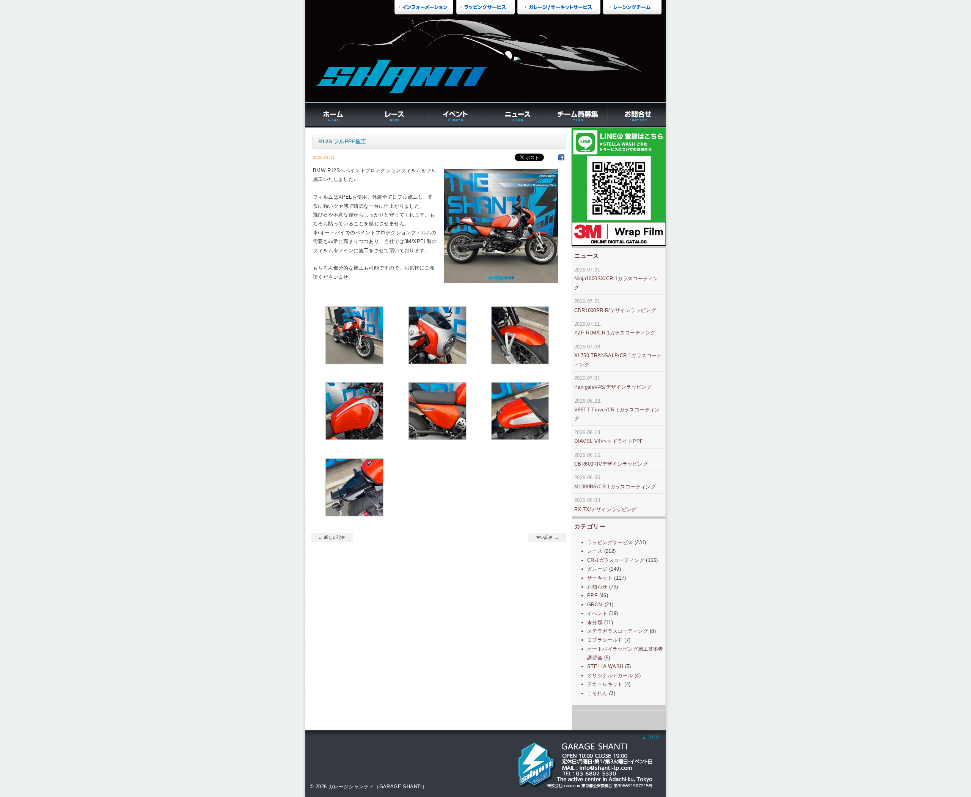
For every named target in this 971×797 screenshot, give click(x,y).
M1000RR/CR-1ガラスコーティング (615, 486)
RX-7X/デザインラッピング (605, 509)
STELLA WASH (605, 666)
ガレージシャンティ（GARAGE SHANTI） (377, 786)
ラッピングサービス (610, 542)
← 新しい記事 (332, 537)
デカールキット (605, 684)
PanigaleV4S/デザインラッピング (613, 387)
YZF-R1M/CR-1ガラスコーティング (614, 333)
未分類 (594, 622)
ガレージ (597, 569)
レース (594, 551)
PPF (592, 595)
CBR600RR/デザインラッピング (611, 464)
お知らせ (597, 587)
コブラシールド (605, 640)
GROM (595, 604)
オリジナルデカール (610, 675)
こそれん (597, 693)
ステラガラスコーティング (617, 631)
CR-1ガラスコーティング (615, 560)
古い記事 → (547, 537)
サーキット (600, 578)
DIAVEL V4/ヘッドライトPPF (608, 441)
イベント (597, 613)
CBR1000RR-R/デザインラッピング (615, 310)
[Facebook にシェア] (561, 157)
